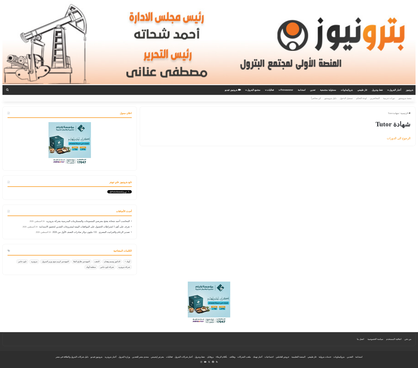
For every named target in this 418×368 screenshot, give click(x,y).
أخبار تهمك (257, 357)
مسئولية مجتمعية (328, 90)
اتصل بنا (360, 339)
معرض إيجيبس (157, 357)
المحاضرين (375, 98)
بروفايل (210, 357)
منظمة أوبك (91, 267)
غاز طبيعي (362, 90)
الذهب (96, 261)
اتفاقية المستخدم (394, 339)
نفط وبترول (377, 90)
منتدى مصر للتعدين (140, 357)
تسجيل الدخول (346, 98)
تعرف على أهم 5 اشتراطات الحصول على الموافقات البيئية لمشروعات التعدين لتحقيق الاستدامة (84, 226)
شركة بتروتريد (124, 267)
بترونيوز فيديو (231, 90)
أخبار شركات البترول (184, 357)
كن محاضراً (316, 98)
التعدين (350, 357)
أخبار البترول (395, 90)
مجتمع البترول (253, 90)
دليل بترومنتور (330, 98)
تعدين (312, 90)
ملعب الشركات (244, 357)
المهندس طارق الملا (81, 261)
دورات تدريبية (389, 98)
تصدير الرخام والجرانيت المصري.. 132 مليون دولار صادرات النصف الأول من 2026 (91, 232)
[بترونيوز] (209, 42)
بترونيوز (409, 90)
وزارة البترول (124, 357)
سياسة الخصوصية (375, 339)
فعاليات (270, 90)
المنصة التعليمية (298, 357)
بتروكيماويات (347, 90)
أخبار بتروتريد (110, 357)
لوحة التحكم (361, 98)
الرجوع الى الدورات (398, 138)
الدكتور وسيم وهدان (112, 261)
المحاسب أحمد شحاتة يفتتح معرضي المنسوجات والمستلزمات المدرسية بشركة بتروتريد (88, 221)
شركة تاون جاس (107, 267)
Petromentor (287, 90)
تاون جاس (22, 261)
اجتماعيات (269, 357)
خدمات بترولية (325, 357)
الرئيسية (405, 113)
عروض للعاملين (282, 357)
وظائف (232, 357)
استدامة (301, 90)
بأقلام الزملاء (221, 357)
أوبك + (127, 261)
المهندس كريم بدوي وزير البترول (55, 261)
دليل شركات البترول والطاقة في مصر (72, 357)
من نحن (407, 339)
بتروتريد (34, 261)
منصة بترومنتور (404, 98)
